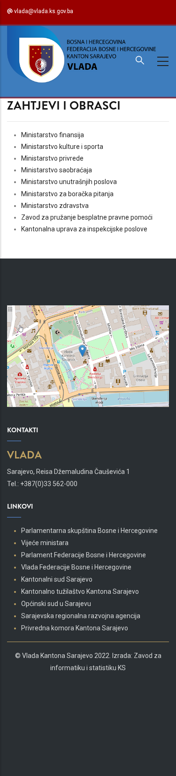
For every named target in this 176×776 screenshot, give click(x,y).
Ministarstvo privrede (52, 158)
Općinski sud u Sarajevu (56, 603)
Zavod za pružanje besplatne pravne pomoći (87, 217)
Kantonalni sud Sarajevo (56, 579)
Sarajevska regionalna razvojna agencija (80, 616)
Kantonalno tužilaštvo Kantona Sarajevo (80, 591)
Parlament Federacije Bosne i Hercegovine (83, 555)
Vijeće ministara (45, 543)
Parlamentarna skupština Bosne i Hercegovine (89, 530)
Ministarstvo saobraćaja (56, 170)
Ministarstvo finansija (52, 135)
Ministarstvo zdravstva (55, 205)
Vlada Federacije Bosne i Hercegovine (76, 567)
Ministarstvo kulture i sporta (62, 146)
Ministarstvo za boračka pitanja (67, 194)
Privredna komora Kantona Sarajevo (74, 628)
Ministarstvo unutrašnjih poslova (69, 181)
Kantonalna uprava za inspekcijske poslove (84, 229)
